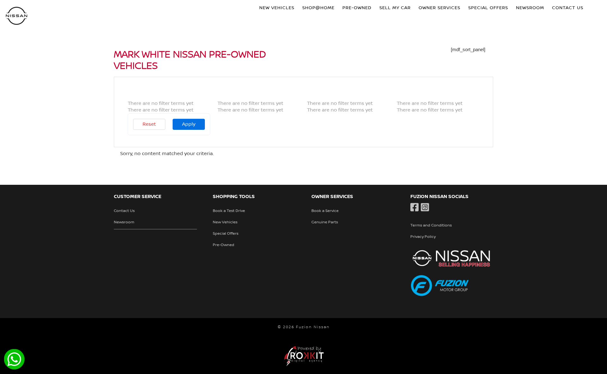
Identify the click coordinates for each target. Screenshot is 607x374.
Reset (149, 124)
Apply (188, 124)
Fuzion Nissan (17, 16)
